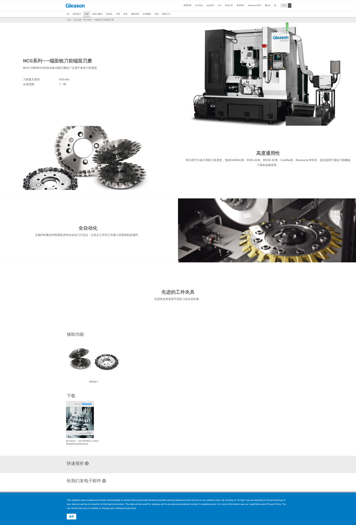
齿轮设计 (77, 14)
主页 (69, 20)
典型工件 (166, 14)
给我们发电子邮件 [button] (84, 480)
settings (119, 508)
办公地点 (199, 5)
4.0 (67, 14)
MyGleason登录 (254, 5)
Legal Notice (255, 504)
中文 (284, 5)
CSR (219, 5)
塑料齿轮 (135, 14)
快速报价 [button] (76, 463)
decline (75, 508)
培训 (156, 14)
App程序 (210, 5)
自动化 (109, 14)
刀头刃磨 (77, 20)
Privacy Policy (274, 504)
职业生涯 (229, 5)
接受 (71, 516)
